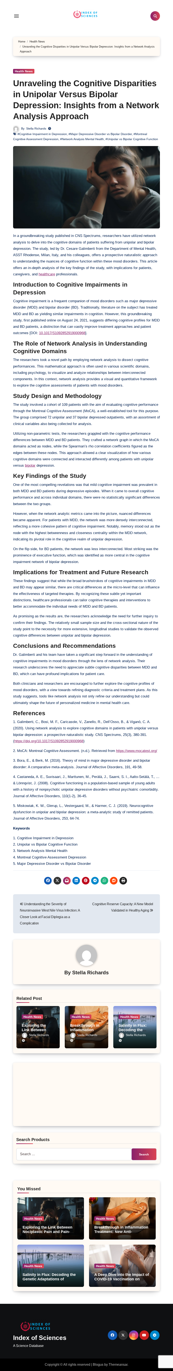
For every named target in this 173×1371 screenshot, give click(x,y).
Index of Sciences (39, 1337)
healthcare (47, 274)
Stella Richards (36, 128)
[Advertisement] (87, 1095)
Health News (24, 71)
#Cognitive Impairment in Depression (42, 134)
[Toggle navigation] (16, 16)
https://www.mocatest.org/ (136, 751)
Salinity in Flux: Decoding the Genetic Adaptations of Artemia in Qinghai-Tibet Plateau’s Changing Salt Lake (49, 1281)
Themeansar (118, 1364)
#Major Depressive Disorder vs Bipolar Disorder (100, 134)
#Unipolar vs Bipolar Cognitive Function (131, 139)
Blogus (98, 1364)
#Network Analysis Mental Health (82, 139)
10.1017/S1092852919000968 (62, 333)
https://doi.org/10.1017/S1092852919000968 (48, 741)
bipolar (30, 465)
